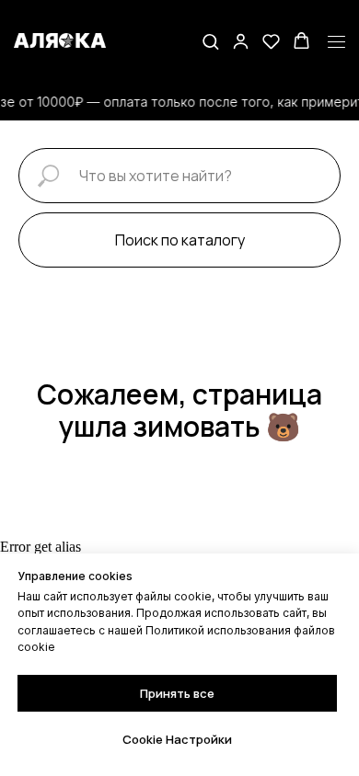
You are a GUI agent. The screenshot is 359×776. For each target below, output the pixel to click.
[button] (210, 41)
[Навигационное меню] (336, 42)
